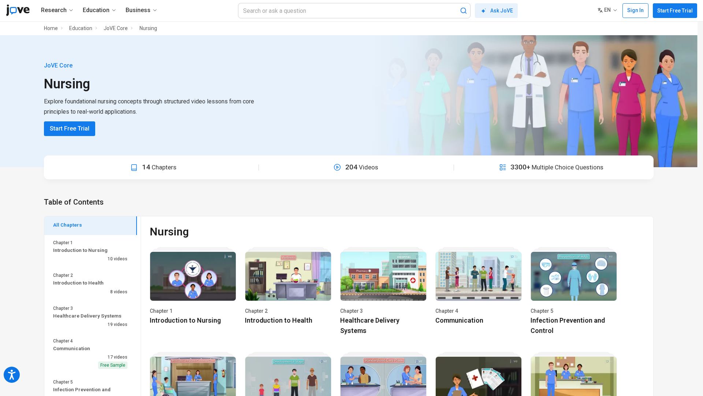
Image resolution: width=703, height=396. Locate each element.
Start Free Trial (675, 11)
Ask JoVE (501, 11)
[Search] (463, 10)
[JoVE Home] (18, 10)
